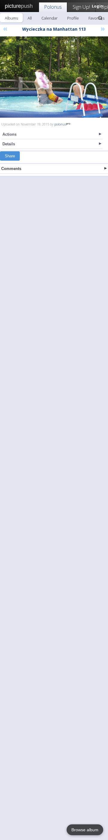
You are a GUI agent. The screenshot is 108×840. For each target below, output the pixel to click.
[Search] (100, 18)
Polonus (53, 6)
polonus (60, 124)
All (30, 18)
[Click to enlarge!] (54, 77)
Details (8, 144)
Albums (11, 18)
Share (10, 156)
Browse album (84, 829)
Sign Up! (81, 6)
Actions (9, 134)
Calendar (49, 18)
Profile (73, 18)
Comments (11, 168)
